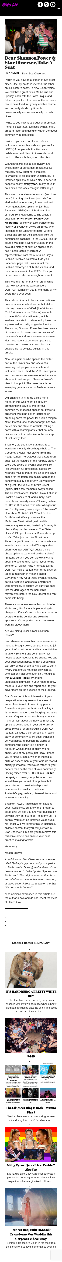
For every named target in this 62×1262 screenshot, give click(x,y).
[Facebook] (40, 6)
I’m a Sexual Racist (17, 677)
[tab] (31, 918)
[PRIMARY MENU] (58, 5)
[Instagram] (46, 6)
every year (30, 183)
